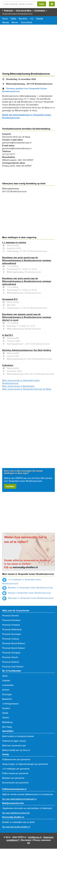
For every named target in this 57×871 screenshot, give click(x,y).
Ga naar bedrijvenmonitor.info (16, 812)
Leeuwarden (8, 685)
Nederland (8, 10)
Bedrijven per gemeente (13, 777)
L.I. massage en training (14, 242)
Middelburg (7, 722)
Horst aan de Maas (23, 10)
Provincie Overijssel (11, 652)
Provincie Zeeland (10, 661)
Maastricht (7, 698)
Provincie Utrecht (10, 657)
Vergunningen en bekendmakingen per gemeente (25, 764)
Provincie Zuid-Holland (12, 666)
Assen (5, 675)
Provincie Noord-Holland (13, 647)
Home (5, 18)
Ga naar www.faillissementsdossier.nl (19, 798)
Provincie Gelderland (11, 629)
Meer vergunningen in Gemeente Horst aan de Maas (26, 388)
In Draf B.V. (7, 335)
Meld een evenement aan (14, 745)
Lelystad (6, 680)
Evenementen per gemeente (15, 782)
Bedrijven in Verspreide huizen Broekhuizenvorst (30, 587)
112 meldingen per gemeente (16, 768)
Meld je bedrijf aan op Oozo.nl (16, 750)
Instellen (10, 486)
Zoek (41, 3)
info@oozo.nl (35, 837)
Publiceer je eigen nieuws (14, 740)
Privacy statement (42, 840)
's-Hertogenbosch (10, 703)
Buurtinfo (23, 18)
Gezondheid (26, 22)
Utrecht (5, 717)
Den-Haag (7, 726)
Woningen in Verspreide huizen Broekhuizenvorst (30, 598)
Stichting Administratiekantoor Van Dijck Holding (26, 350)
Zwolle (5, 712)
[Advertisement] (28, 51)
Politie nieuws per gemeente (15, 773)
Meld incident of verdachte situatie (18, 736)
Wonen (15, 22)
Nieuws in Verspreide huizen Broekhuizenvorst (29, 592)
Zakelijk (39, 18)
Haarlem (6, 708)
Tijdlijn (13, 18)
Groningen (7, 694)
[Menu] (52, 3)
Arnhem (6, 689)
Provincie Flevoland (11, 620)
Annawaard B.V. (10, 299)
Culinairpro (7, 365)
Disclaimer (26, 840)
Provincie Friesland (11, 624)
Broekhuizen (39, 10)
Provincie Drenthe (10, 615)
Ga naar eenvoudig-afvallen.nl (16, 826)
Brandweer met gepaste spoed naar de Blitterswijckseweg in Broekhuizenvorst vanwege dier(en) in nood (26, 317)
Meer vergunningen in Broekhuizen (18, 386)
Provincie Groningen (11, 634)
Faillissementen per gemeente (16, 759)
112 (31, 18)
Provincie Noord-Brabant (13, 643)
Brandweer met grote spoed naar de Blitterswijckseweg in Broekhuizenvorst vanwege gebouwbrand (26, 260)
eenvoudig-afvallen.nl (25, 567)
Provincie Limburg (10, 638)
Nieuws (5, 22)
